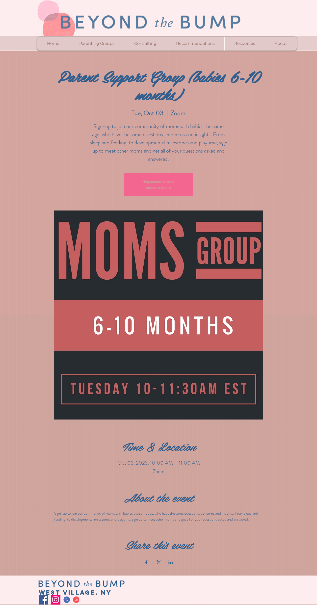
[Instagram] (55, 600)
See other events (158, 187)
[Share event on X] (158, 562)
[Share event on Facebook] (146, 562)
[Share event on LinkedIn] (170, 562)
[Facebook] (43, 600)
